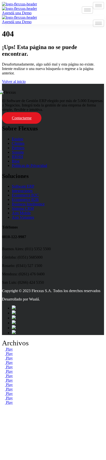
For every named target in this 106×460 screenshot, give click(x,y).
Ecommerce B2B (25, 199)
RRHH (17, 157)
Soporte (18, 152)
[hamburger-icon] (98, 5)
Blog (15, 161)
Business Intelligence (28, 204)
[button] (53, 407)
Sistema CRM (23, 208)
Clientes (18, 143)
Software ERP (23, 186)
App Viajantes (23, 217)
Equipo (17, 139)
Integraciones (22, 191)
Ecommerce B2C (25, 195)
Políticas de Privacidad (29, 165)
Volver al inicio (14, 81)
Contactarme (22, 118)
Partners (18, 148)
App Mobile (21, 213)
